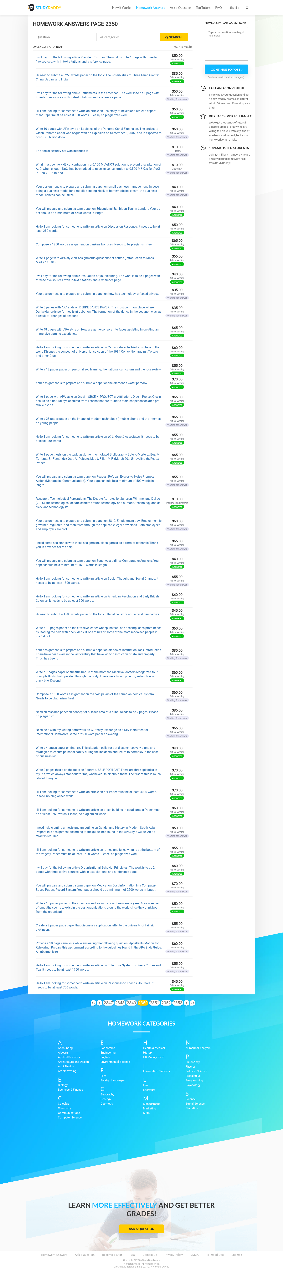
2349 (131, 1003)
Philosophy (193, 1062)
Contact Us (150, 1255)
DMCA (194, 1255)
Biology (63, 1085)
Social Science (195, 1103)
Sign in (234, 7)
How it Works (121, 8)
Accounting (65, 1048)
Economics (107, 1048)
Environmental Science (115, 1062)
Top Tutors (203, 8)
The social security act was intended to (62, 151)
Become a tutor (112, 1255)
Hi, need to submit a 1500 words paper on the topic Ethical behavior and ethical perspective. (98, 614)
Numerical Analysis (198, 1048)
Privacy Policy (174, 1255)
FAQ (218, 8)
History (147, 1052)
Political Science (196, 1071)
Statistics (192, 1108)
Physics (191, 1066)
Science (191, 1099)
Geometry (106, 1103)
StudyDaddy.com (151, 1260)
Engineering (108, 1052)
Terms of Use (215, 1255)
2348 (120, 1003)
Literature (149, 1090)
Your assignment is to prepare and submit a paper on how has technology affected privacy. (97, 294)
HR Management (153, 1057)
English (105, 1057)
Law (145, 1085)
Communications (69, 1113)
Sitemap (236, 1255)
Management (151, 1104)
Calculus (63, 1103)
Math (146, 1113)
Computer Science (70, 1117)
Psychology (193, 1085)
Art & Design (66, 1066)
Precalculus (193, 1076)
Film (103, 1076)
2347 (108, 1003)
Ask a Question (180, 8)
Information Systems (156, 1071)
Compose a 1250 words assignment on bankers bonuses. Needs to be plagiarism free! (94, 244)
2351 (154, 1003)
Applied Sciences (69, 1057)
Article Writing (67, 1071)
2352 (166, 1003)
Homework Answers (150, 8)
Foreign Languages (112, 1080)
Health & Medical (154, 1048)
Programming (194, 1080)
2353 (177, 1003)
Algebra (63, 1052)
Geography (107, 1094)
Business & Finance (70, 1089)
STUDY (48, 7)
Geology (105, 1099)
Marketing (149, 1108)
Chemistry (64, 1108)
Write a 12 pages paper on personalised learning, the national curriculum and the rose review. (98, 369)
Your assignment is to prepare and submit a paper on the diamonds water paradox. (92, 383)
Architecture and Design (73, 1062)
